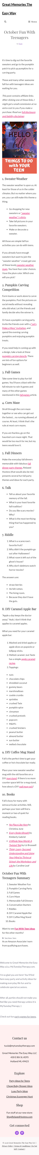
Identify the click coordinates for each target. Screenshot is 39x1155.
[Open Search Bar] (5, 21)
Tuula (20, 44)
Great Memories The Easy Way (17, 8)
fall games (25, 394)
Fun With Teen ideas (25, 928)
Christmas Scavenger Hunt (19, 1096)
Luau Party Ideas (19, 1091)
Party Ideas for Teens (19, 1080)
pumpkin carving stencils (14, 356)
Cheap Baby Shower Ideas (19, 1086)
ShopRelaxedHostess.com (19, 1116)
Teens (14, 938)
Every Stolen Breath (19, 832)
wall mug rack (26, 786)
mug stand (11, 778)
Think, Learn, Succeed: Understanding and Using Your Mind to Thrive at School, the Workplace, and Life (22, 857)
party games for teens (25, 1016)
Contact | (21, 1149)
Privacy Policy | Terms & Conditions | (17, 1146)
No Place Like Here (18, 824)
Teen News (8, 938)
